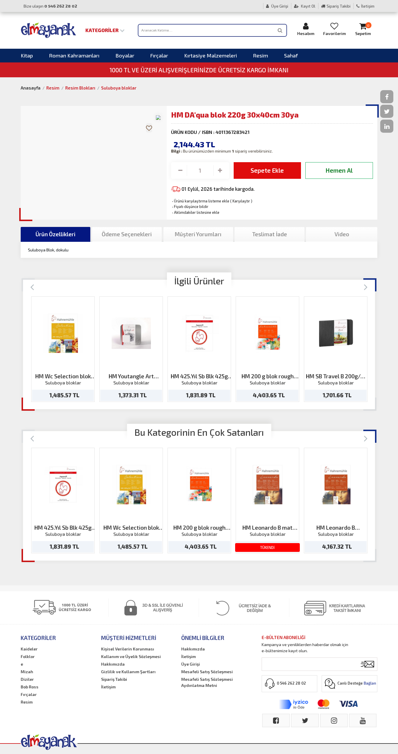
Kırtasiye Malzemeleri (210, 55)
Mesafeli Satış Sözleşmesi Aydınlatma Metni (207, 682)
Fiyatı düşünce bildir (189, 206)
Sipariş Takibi (339, 6)
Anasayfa (30, 87)
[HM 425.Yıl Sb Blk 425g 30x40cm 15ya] (199, 333)
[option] (63, 349)
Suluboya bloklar (118, 87)
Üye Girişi (279, 6)
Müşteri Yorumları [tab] (198, 234)
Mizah (27, 671)
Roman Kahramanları (74, 55)
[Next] (366, 286)
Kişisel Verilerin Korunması (127, 648)
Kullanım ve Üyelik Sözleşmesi (131, 656)
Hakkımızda (113, 664)
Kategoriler (102, 30)
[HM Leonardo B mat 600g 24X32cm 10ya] (267, 484)
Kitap (27, 55)
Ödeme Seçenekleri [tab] (127, 234)
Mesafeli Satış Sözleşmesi (207, 671)
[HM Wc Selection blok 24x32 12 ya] (63, 333)
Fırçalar (159, 55)
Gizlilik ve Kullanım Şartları (128, 671)
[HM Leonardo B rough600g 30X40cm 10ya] (335, 484)
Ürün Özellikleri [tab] (55, 234)
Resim (260, 55)
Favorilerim (334, 33)
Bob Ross (29, 686)
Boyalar (124, 55)
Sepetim (363, 29)
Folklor (28, 656)
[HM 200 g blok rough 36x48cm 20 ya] (267, 333)
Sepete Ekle (267, 170)
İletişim (367, 6)
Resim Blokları (80, 87)
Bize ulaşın (50, 6)
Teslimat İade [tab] (269, 234)
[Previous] (32, 286)
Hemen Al (339, 170)
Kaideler (29, 648)
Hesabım (305, 33)
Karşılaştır (241, 201)
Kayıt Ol (307, 6)
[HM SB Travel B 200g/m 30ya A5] (335, 333)
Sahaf (291, 55)
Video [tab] (341, 234)
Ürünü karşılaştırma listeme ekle (200, 201)
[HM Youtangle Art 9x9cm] (131, 333)
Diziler (27, 679)
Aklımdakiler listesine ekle (195, 212)
